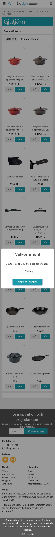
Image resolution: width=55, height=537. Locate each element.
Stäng (31, 533)
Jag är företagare (27, 281)
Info (24, 533)
